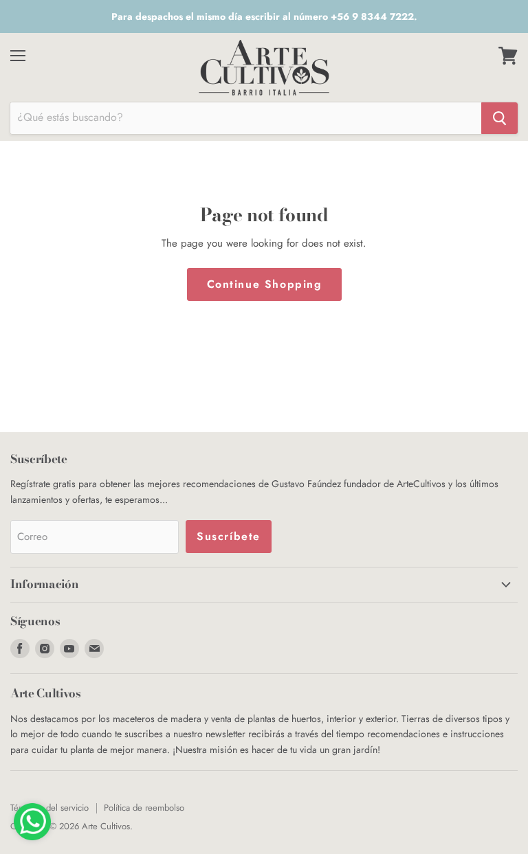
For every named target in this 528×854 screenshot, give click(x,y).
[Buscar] (499, 118)
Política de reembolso (144, 807)
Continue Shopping (264, 284)
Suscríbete (229, 536)
